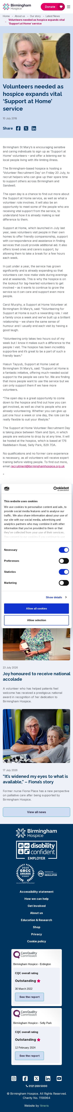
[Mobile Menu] (68, 7)
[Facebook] (18, 128)
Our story (35, 16)
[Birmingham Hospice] (17, 6)
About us (20, 16)
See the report (29, 997)
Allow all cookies (36, 608)
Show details (54, 597)
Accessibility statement (37, 891)
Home (6, 16)
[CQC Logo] (25, 957)
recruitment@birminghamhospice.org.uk (37, 466)
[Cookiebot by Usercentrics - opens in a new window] (53, 489)
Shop (36, 927)
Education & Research (36, 920)
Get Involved (37, 906)
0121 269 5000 (38, 1086)
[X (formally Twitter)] (26, 128)
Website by (36, 1105)
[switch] (64, 561)
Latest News (53, 16)
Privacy (36, 934)
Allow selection (36, 620)
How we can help (36, 899)
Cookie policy (36, 941)
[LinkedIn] (33, 128)
